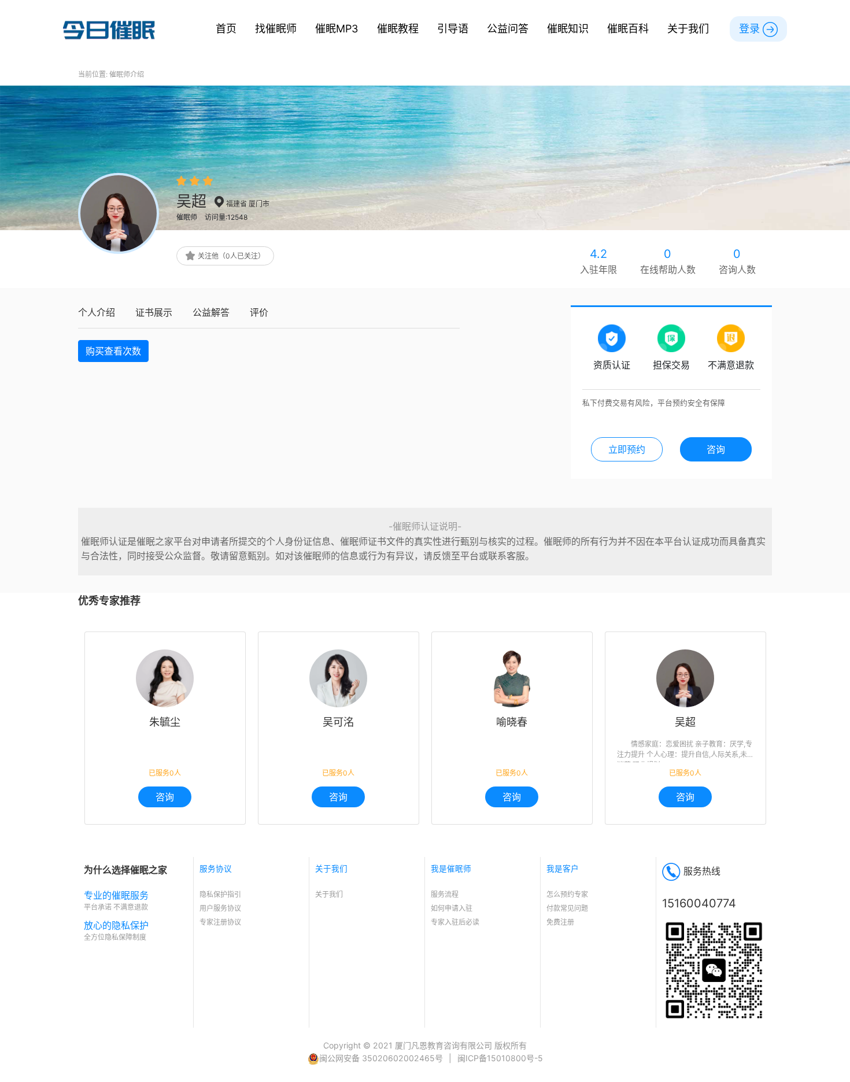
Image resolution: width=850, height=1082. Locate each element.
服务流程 (445, 894)
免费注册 (560, 922)
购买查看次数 (113, 351)
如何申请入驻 (451, 908)
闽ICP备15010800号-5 (500, 1058)
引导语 (452, 28)
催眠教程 (398, 28)
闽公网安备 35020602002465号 (381, 1058)
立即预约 (626, 449)
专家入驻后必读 (455, 922)
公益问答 (508, 28)
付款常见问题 (567, 908)
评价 (259, 312)
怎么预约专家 (567, 894)
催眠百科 (628, 28)
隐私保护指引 (220, 894)
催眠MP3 (337, 28)
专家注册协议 (220, 922)
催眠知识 (568, 28)
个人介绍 (96, 312)
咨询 (165, 797)
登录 (751, 28)
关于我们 (688, 28)
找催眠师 (276, 28)
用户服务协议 (220, 908)
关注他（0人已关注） (231, 256)
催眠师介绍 (126, 74)
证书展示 (153, 312)
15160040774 (699, 903)
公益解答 (211, 312)
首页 (226, 28)
